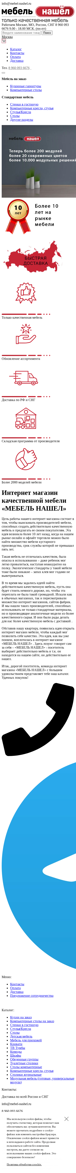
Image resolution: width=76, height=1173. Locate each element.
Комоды (16, 1051)
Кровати (16, 1044)
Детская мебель (21, 1036)
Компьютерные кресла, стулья (31, 108)
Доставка (16, 60)
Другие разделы (21, 119)
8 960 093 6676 (19, 68)
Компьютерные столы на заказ (32, 1021)
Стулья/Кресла (20, 112)
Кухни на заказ (21, 1017)
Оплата (15, 57)
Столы (15, 116)
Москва (7, 37)
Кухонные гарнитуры (25, 86)
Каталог (16, 49)
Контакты (17, 53)
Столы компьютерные (26, 1067)
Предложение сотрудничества (31, 995)
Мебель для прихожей (26, 1040)
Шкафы (15, 1055)
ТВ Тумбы (17, 1048)
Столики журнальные (26, 1074)
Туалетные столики (24, 1063)
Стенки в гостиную (24, 104)
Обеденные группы (24, 1059)
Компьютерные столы (26, 90)
